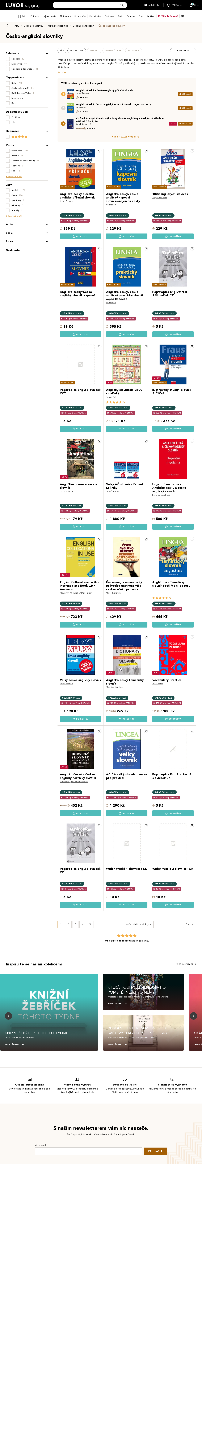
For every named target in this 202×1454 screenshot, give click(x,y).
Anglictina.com (159, 197)
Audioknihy (51, 16)
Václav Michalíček (79, 781)
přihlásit (155, 1151)
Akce (152, 16)
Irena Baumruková (161, 495)
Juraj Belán (157, 683)
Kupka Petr (111, 397)
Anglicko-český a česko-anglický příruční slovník (104, 90)
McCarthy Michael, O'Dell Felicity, (76, 593)
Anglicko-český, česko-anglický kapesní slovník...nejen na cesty (113, 104)
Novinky (94, 51)
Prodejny (131, 16)
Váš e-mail (40, 1145)
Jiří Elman (64, 781)
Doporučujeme (113, 51)
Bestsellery (76, 51)
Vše (62, 51)
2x (124, 402)
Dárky (120, 16)
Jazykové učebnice (58, 25)
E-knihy (36, 16)
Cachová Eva (66, 491)
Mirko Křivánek (113, 593)
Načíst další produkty (125, 137)
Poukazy (67, 16)
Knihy (24, 16)
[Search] (122, 5)
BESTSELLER (185, 94)
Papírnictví (109, 16)
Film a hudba (95, 16)
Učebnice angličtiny (83, 25)
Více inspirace (185, 964)
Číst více (62, 72)
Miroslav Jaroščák (115, 687)
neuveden (81, 107)
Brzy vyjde (133, 51)
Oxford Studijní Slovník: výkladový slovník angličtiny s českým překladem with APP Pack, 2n (120, 120)
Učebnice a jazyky (33, 25)
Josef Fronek (82, 93)
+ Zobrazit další (14, 176)
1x (170, 598)
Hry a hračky (80, 16)
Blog (141, 16)
